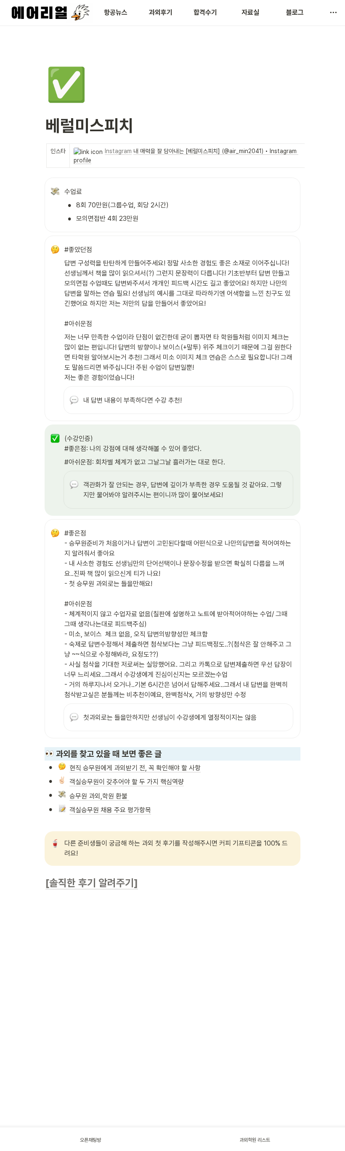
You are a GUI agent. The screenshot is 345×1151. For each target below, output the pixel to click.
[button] (333, 13)
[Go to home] (49, 13)
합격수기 (205, 12)
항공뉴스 (115, 12)
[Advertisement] (172, 1105)
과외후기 (160, 12)
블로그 (295, 12)
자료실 (250, 12)
